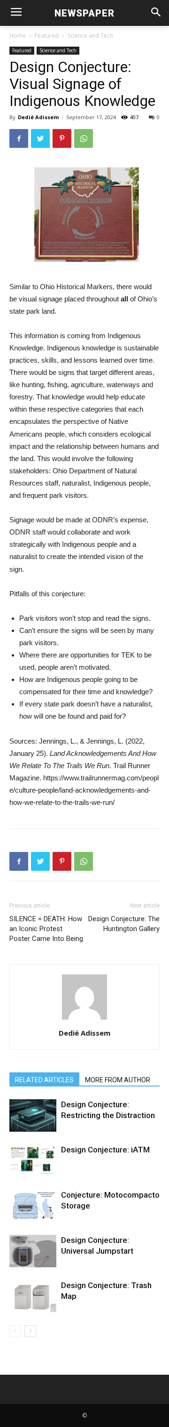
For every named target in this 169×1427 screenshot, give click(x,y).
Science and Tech (90, 36)
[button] (156, 13)
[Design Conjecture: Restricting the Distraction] (32, 1115)
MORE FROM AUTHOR (117, 1080)
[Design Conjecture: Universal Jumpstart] (32, 1251)
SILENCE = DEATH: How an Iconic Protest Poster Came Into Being (46, 929)
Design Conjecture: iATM (105, 1149)
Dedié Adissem (38, 117)
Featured (47, 36)
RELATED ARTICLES (44, 1080)
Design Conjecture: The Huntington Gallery (124, 924)
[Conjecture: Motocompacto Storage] (32, 1206)
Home (17, 36)
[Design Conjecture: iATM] (32, 1159)
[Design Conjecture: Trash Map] (32, 1296)
